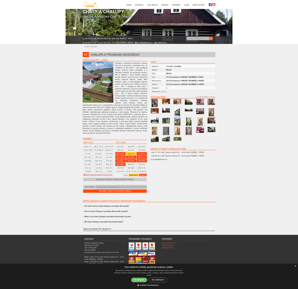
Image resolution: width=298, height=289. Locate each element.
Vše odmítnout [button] (158, 280)
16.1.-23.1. (109, 153)
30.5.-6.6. (120, 150)
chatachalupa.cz (168, 245)
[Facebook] (210, 4)
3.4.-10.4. (99, 168)
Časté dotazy (199, 5)
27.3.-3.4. (88, 168)
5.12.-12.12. (109, 146)
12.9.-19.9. (120, 168)
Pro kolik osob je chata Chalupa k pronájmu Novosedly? (107, 206)
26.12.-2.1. (109, 150)
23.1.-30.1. (88, 157)
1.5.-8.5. (109, 171)
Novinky (164, 5)
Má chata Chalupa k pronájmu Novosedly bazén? (104, 222)
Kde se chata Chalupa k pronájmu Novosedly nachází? (106, 211)
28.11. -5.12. (99, 146)
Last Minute (152, 5)
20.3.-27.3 (109, 164)
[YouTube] (213, 4)
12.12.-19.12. (88, 150)
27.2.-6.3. (109, 161)
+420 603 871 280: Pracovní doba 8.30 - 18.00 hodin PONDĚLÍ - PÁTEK (108, 43)
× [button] (295, 266)
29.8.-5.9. (131, 164)
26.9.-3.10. (141, 168)
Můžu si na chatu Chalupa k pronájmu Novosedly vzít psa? (108, 216)
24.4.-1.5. (99, 171)
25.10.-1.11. (88, 146)
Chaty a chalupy (90, 47)
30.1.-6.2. (99, 157)
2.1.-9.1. (88, 153)
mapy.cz (164, 91)
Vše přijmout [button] (139, 280)
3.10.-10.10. (120, 171)
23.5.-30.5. (141, 146)
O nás (186, 5)
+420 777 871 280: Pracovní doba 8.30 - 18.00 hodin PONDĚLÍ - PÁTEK (108, 39)
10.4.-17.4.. (109, 168)
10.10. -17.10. (131, 171)
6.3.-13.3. (88, 164)
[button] (149, 285)
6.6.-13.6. (131, 150)
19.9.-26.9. (131, 168)
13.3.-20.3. (98, 164)
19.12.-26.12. (98, 150)
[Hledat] (211, 38)
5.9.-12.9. (142, 164)
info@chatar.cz (161, 43)
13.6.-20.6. (141, 150)
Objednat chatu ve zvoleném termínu (115, 191)
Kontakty (139, 5)
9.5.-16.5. (120, 146)
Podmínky (176, 5)
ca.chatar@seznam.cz (144, 43)
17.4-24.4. (88, 171)
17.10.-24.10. (141, 171)
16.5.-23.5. (131, 146)
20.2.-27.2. (98, 161)
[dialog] (149, 276)
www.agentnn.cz (168, 247)
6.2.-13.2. (109, 157)
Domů (129, 5)
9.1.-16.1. (99, 153)
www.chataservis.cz (169, 243)
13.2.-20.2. (88, 161)
